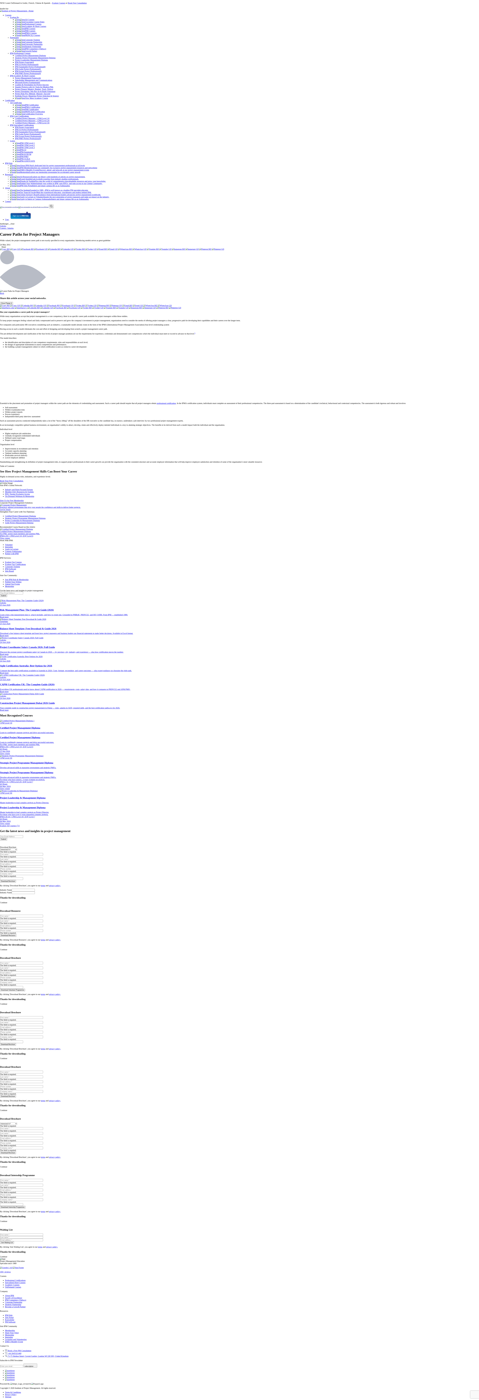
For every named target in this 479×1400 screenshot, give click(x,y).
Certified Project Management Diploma (20, 516)
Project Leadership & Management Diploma (22, 520)
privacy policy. (55, 886)
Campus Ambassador (13, 551)
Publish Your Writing (13, 582)
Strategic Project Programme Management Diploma (25, 518)
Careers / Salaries (7, 228)
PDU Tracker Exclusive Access (17, 494)
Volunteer (9, 545)
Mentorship (9, 586)
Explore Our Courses (13, 562)
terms (43, 886)
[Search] (51, 206)
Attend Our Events (12, 584)
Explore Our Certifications (15, 564)
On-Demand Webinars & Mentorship (19, 496)
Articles (3, 226)
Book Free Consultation (77, 3)
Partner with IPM (12, 554)
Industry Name (6, 890)
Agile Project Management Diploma (19, 523)
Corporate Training (12, 567)
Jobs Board (9, 571)
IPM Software (10, 569)
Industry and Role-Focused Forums (19, 490)
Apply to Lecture (11, 549)
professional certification (166, 403)
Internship (9, 547)
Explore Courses (58, 3)
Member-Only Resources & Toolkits (19, 492)
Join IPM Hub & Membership (17, 580)
